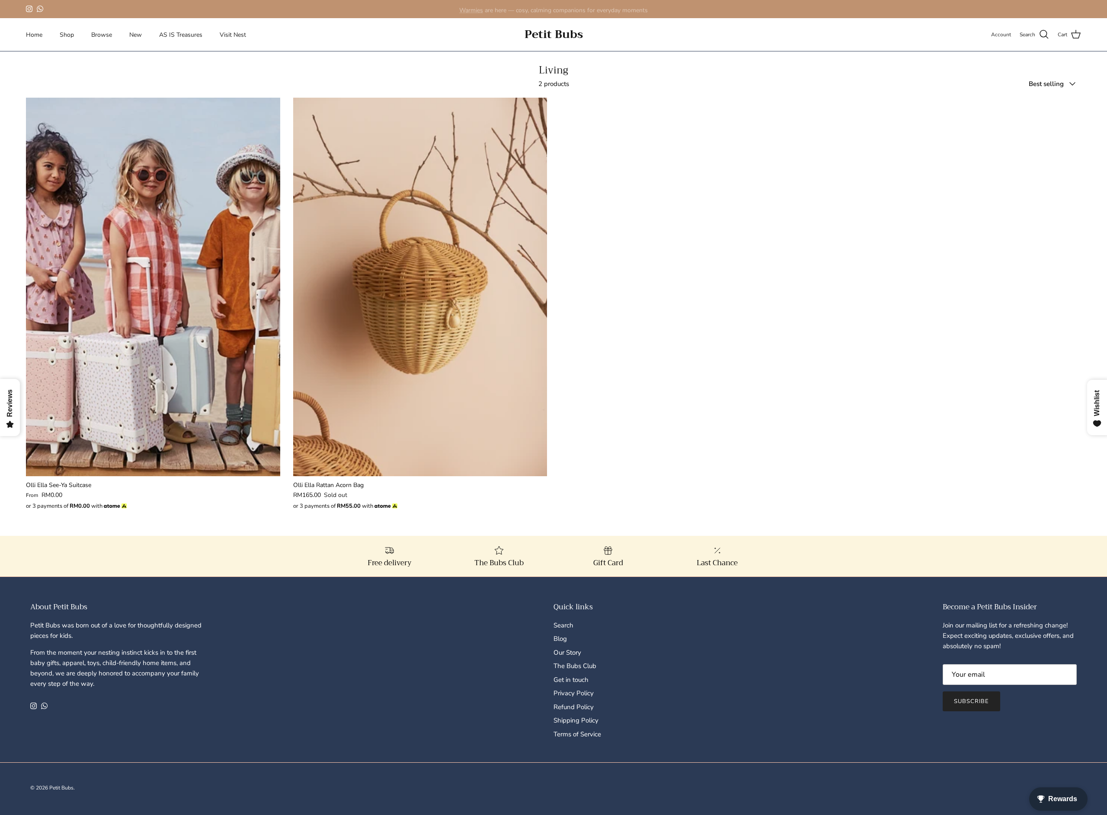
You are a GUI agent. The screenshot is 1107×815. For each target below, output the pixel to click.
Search (563, 625)
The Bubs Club (575, 666)
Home (34, 35)
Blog (560, 638)
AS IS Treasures (180, 35)
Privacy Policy (574, 693)
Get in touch (571, 679)
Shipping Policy (576, 720)
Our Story (567, 652)
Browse (101, 35)
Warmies (471, 9)
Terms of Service (577, 734)
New (135, 35)
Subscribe (971, 701)
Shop (67, 35)
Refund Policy (574, 707)
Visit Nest (233, 35)
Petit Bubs (61, 787)
